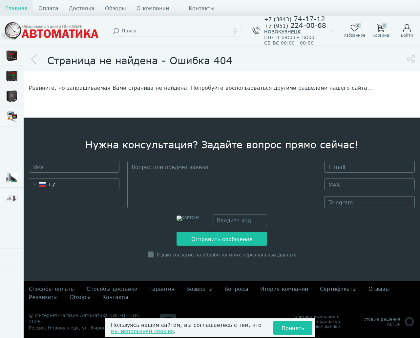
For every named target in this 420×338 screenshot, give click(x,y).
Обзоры (115, 8)
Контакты (202, 8)
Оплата (48, 8)
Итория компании (284, 289)
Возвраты (199, 289)
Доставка (81, 8)
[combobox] (42, 184)
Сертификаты (338, 289)
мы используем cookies (142, 331)
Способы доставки (112, 289)
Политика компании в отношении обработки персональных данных (316, 321)
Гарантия (162, 289)
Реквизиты (43, 297)
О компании (152, 8)
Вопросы (236, 289)
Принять (293, 328)
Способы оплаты (52, 289)
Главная (16, 8)
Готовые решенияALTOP (380, 321)
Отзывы (379, 289)
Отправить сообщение (222, 239)
